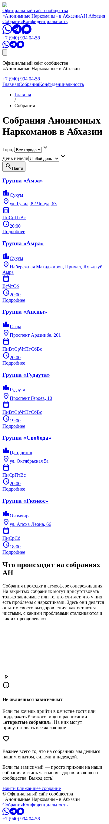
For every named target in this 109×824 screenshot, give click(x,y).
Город (8, 149)
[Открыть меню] (4, 52)
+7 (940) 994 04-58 (21, 37)
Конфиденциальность (45, 21)
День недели (15, 158)
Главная (10, 84)
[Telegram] (17, 32)
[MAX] (26, 32)
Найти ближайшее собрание (31, 788)
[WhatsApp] (7, 32)
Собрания (12, 21)
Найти (14, 166)
